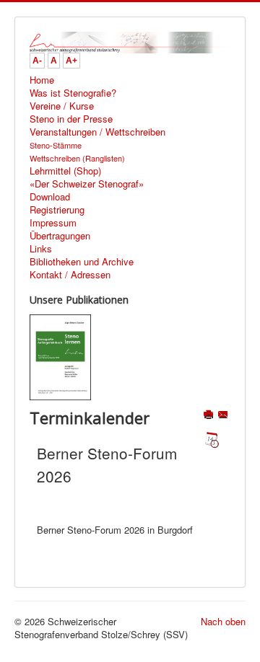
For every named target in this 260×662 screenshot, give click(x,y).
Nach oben (223, 621)
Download (50, 196)
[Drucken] (210, 416)
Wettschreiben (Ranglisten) (77, 158)
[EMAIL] (224, 416)
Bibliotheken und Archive (82, 261)
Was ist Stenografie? (73, 93)
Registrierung (57, 209)
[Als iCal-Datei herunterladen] (211, 440)
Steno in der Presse (71, 118)
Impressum (53, 222)
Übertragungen (60, 235)
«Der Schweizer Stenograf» (87, 183)
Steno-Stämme (56, 145)
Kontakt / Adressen (70, 274)
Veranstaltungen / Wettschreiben (97, 131)
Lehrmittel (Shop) (65, 170)
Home (42, 80)
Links (41, 248)
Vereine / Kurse (62, 106)
